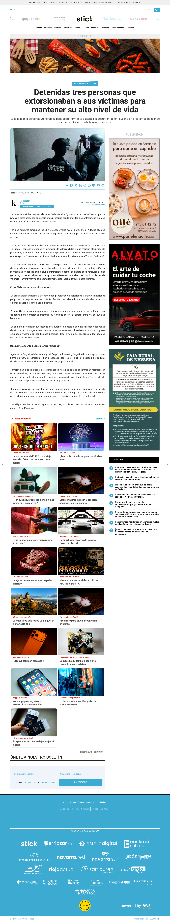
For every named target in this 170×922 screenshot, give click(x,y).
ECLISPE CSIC (63, 2)
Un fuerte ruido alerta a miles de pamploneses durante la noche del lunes (135, 478)
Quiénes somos (77, 802)
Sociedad (48, 28)
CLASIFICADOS (120, 2)
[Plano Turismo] (96, 882)
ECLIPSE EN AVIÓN (76, 2)
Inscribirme (80, 782)
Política (57, 28)
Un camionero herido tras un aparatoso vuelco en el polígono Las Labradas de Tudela (135, 523)
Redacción (25, 201)
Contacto (90, 802)
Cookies (75, 809)
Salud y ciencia (118, 28)
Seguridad (85, 809)
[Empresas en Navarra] (27, 882)
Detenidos (15, 193)
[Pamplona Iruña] (142, 882)
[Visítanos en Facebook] (11, 10)
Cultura (86, 28)
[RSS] (14, 10)
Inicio (65, 802)
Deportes (130, 28)
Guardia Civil (36, 193)
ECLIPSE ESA (53, 2)
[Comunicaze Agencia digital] (85, 820)
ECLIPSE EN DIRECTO (106, 2)
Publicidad (101, 802)
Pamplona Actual (85, 83)
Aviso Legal (65, 809)
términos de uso (30, 782)
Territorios (67, 28)
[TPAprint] (119, 882)
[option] (85, 18)
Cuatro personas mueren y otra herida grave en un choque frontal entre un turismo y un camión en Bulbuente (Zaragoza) (134, 469)
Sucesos (105, 28)
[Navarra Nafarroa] (85, 891)
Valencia (25, 193)
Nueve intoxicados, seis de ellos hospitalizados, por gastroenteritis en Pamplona (131, 504)
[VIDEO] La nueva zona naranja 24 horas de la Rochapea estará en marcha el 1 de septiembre (134, 531)
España (39, 28)
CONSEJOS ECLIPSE (90, 2)
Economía (95, 28)
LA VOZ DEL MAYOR (133, 2)
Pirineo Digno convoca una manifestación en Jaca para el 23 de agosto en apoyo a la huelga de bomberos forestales (135, 514)
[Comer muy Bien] (73, 882)
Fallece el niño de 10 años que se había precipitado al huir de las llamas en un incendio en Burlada (135, 487)
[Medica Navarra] (50, 882)
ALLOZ (45, 2)
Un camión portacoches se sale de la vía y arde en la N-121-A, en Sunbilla (133, 496)
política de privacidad (47, 782)
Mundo (77, 28)
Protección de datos (100, 809)
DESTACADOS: (34, 2)
